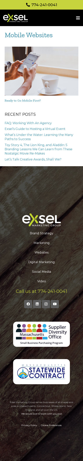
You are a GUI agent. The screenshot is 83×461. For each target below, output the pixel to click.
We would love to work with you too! (41, 413)
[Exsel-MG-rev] (15, 18)
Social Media (41, 271)
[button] (78, 18)
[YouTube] (55, 304)
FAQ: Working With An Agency (28, 123)
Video (41, 281)
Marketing (42, 243)
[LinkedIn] (37, 304)
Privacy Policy (29, 425)
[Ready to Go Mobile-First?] (41, 71)
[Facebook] (28, 304)
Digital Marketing (41, 262)
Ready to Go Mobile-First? (23, 100)
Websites (41, 252)
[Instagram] (46, 304)
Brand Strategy (41, 233)
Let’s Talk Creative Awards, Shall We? (33, 159)
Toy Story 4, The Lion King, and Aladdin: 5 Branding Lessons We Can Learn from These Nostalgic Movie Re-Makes (38, 149)
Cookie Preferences (51, 425)
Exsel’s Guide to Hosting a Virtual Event (35, 129)
